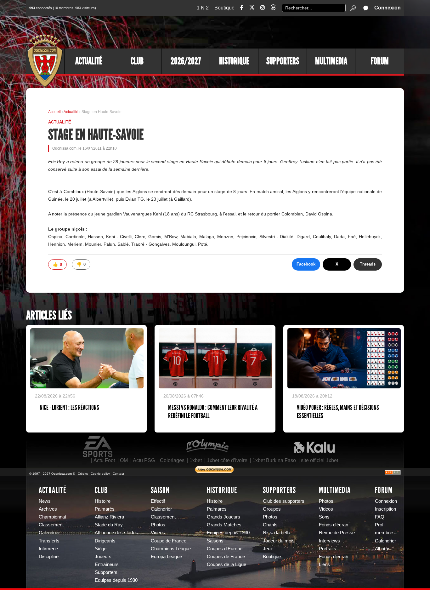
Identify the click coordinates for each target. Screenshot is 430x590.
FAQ (379, 516)
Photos (158, 524)
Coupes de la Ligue (226, 564)
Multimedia (331, 61)
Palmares (217, 509)
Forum (380, 61)
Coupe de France (168, 540)
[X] (252, 8)
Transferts (49, 540)
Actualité (88, 61)
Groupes (272, 509)
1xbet (196, 460)
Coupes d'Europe (224, 548)
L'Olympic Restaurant (207, 447)
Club (137, 61)
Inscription (385, 509)
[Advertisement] (289, 31)
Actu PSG (144, 460)
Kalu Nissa (314, 447)
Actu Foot (104, 460)
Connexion (387, 7)
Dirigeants (105, 540)
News (45, 501)
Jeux (268, 548)
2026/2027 (186, 61)
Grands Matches (224, 524)
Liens (324, 564)
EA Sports (98, 447)
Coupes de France (226, 556)
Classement (51, 524)
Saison (160, 490)
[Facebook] (241, 7)
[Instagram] (262, 7)
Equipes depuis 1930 (116, 580)
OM (124, 460)
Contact (118, 473)
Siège (100, 548)
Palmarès (105, 509)
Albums (383, 548)
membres (385, 532)
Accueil (54, 112)
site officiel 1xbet (319, 460)
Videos (158, 532)
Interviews (329, 540)
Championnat (52, 516)
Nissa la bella (276, 532)
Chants (270, 524)
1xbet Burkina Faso (274, 460)
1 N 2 (203, 7)
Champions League (171, 548)
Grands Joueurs (223, 516)
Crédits (83, 473)
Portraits (327, 548)
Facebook (306, 264)
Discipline (49, 556)
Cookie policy (100, 473)
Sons (324, 516)
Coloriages (172, 460)
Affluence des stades (116, 532)
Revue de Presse (337, 532)
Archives (48, 509)
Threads (368, 264)
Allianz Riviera (109, 516)
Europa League (166, 556)
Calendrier (49, 532)
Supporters (282, 61)
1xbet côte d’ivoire (227, 460)
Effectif (158, 501)
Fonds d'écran (333, 524)
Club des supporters (283, 501)
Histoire (102, 501)
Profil (380, 524)
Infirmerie (48, 548)
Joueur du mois (279, 540)
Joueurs (103, 556)
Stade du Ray (109, 524)
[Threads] (273, 8)
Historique (234, 61)
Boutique (224, 7)
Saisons (215, 540)
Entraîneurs (107, 564)
